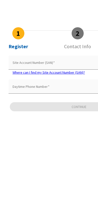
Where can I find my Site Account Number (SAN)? (49, 72)
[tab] (18, 38)
